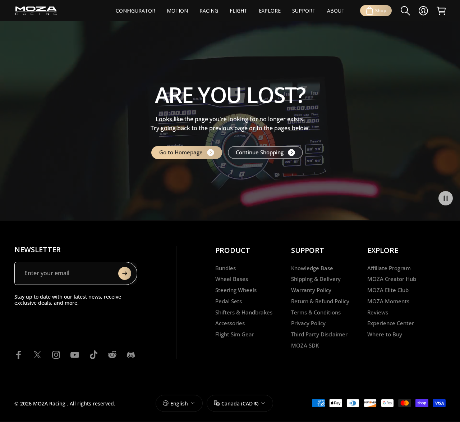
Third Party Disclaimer (319, 334)
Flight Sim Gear (234, 334)
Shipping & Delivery (316, 279)
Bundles (225, 268)
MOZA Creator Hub (391, 279)
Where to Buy (384, 334)
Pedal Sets (228, 301)
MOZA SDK (305, 345)
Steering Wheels (236, 290)
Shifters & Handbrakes (243, 312)
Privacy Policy (308, 323)
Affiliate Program (389, 268)
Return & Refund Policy (320, 301)
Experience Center (390, 323)
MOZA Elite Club (388, 290)
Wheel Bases (231, 279)
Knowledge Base (312, 268)
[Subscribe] (124, 273)
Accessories (230, 323)
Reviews (377, 312)
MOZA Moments (388, 301)
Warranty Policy (311, 290)
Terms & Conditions (316, 312)
